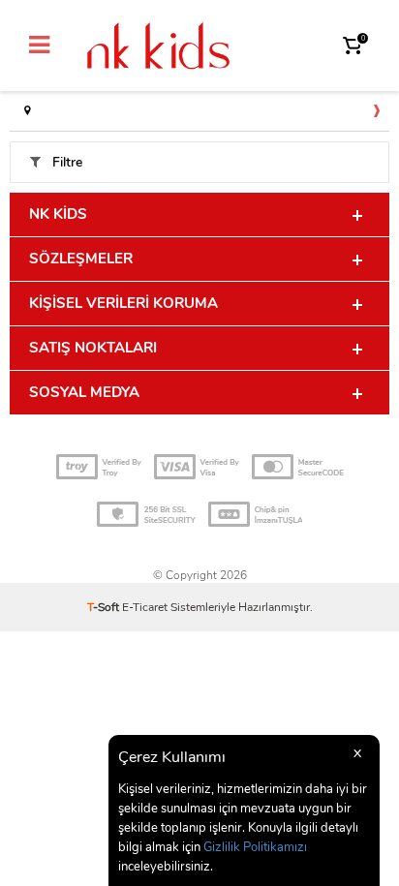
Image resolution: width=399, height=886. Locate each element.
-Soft (104, 607)
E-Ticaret (145, 607)
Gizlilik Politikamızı (255, 847)
